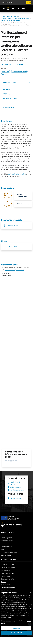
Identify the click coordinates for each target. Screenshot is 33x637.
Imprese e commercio (7, 573)
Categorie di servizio (9, 559)
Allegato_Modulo (13, 246)
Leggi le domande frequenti (15, 483)
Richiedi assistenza (15, 487)
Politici (3, 549)
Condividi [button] (7, 64)
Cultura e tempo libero (8, 567)
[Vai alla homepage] (9, 8)
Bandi (3, 21)
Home (3, 16)
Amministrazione (12, 16)
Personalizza (16, 628)
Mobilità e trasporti (7, 585)
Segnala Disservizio (15, 498)
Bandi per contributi (13, 21)
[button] (16, 83)
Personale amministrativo (9, 552)
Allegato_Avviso (13, 225)
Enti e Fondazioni (6, 546)
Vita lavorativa (5, 570)
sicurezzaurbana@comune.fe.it (14, 270)
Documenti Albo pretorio (21, 18)
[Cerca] (30, 9)
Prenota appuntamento (17, 490)
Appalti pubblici (5, 576)
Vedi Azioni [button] (18, 64)
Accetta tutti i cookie (16, 633)
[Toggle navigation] (4, 8)
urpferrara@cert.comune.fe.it (17, 174)
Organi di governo (6, 538)
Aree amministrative (7, 541)
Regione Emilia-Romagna (7, 2)
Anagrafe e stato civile (8, 564)
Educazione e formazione (8, 588)
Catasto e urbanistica (7, 579)
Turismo (3, 582)
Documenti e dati (6, 18)
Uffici (2, 543)
